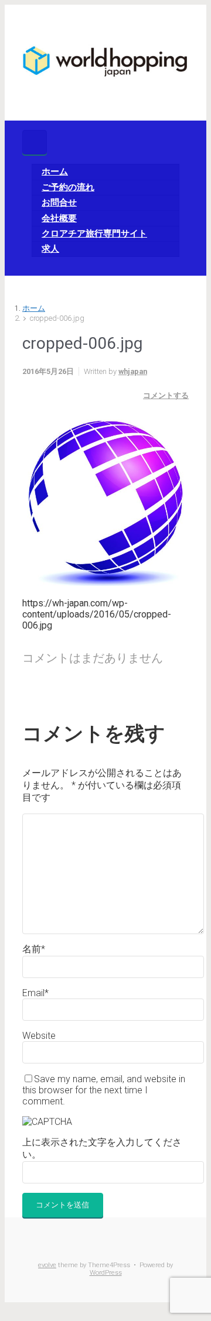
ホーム (33, 308)
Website (39, 1035)
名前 (33, 949)
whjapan (132, 371)
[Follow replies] (29, 693)
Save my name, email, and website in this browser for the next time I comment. (103, 1090)
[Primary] (34, 142)
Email (35, 993)
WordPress (106, 1273)
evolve (47, 1265)
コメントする (166, 395)
